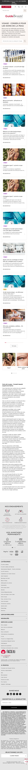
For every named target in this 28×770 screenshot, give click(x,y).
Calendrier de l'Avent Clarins (8, 573)
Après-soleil (4, 605)
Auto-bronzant (4, 601)
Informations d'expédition (7, 634)
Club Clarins (4, 677)
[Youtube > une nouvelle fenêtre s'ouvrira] (11, 694)
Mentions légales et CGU (9, 762)
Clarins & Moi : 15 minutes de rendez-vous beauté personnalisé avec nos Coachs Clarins (13, 660)
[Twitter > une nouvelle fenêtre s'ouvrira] (20, 694)
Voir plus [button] (14, 346)
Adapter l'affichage (6, 684)
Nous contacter (5, 631)
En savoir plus (6, 77)
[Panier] (22, 7)
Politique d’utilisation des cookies (9, 647)
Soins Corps (4, 596)
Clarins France (14, 755)
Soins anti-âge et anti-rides (8, 594)
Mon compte (4, 624)
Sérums (3, 589)
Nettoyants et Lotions (6, 582)
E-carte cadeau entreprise (7, 566)
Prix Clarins (4, 681)
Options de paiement (6, 645)
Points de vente (5, 679)
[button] (25, 761)
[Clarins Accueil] (6, 7)
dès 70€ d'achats (7, 543)
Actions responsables (6, 670)
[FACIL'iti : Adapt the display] (8, 651)
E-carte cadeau (5, 564)
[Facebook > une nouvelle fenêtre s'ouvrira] (8, 694)
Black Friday (4, 580)
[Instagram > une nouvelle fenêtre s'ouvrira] (14, 694)
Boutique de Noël (5, 578)
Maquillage (3, 608)
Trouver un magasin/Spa (7, 638)
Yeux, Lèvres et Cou (6, 599)
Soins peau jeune (5, 587)
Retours (3, 629)
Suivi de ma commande (6, 627)
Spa (2, 672)
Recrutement (4, 675)
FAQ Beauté (4, 643)
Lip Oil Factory (5, 571)
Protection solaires (5, 603)
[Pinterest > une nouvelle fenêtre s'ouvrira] (17, 694)
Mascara (3, 610)
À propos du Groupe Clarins (8, 668)
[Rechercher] (25, 10)
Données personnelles (12, 761)
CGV (19, 761)
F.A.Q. (2, 636)
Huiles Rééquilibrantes (6, 592)
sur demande (20, 543)
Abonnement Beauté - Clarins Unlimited (11, 569)
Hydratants (4, 585)
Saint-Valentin (4, 576)
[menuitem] (15, 7)
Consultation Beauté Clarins (8, 641)
